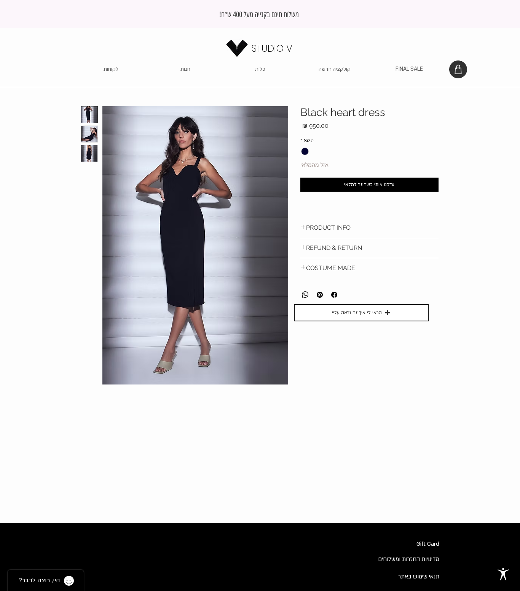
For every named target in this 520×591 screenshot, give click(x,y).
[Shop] (458, 69)
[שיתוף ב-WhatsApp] (305, 294)
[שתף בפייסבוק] (334, 294)
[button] (185, 69)
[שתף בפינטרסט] (319, 294)
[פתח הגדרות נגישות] (503, 574)
